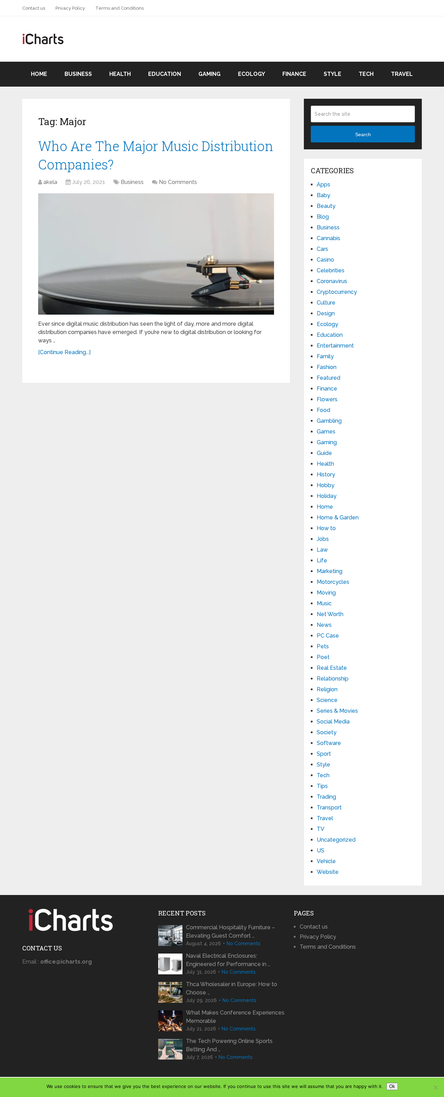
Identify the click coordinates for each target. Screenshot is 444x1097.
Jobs (323, 539)
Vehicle (326, 861)
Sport (324, 754)
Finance (294, 74)
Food (323, 410)
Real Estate (332, 668)
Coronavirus (332, 281)
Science (327, 700)
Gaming (209, 74)
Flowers (327, 399)
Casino (325, 259)
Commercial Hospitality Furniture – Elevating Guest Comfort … (230, 931)
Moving (326, 592)
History (326, 474)
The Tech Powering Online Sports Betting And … (229, 1045)
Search (363, 134)
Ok (392, 1086)
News (324, 625)
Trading (326, 796)
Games (326, 431)
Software (329, 743)
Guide (324, 453)
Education (164, 74)
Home (39, 74)
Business (78, 74)
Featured (328, 378)
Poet (323, 657)
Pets (323, 646)
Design (326, 313)
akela (50, 182)
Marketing (329, 571)
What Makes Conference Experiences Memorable (235, 1016)
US (320, 850)
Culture (326, 302)
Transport (329, 807)
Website (328, 872)
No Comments (178, 182)
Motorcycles (333, 582)
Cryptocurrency (337, 292)
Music (324, 603)
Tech (366, 74)
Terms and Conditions (119, 8)
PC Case (328, 635)
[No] (435, 1087)
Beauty (326, 206)
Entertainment (335, 345)
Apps (323, 184)
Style (332, 74)
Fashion (326, 367)
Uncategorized (336, 839)
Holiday (326, 496)
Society (326, 732)
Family (325, 356)
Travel (402, 74)
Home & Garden (338, 517)
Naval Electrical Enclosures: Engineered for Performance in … (228, 960)
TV (320, 829)
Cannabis (328, 238)
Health (120, 74)
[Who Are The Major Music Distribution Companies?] (156, 254)
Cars (322, 249)
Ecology (251, 74)
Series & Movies (337, 711)
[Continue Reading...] (64, 352)
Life (322, 560)
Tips (322, 786)
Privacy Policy (70, 8)
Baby (323, 195)
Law (322, 549)
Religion (327, 689)
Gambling (329, 421)
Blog (323, 216)
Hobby (325, 485)
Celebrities (330, 270)
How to (326, 528)
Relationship (333, 678)
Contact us (33, 8)
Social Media (333, 721)
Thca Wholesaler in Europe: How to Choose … (231, 988)
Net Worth (330, 614)
